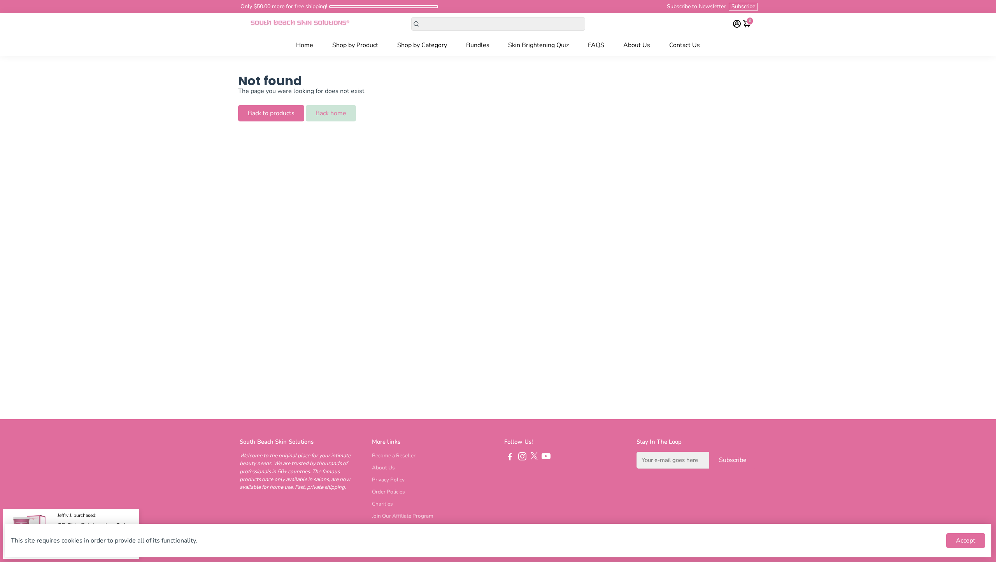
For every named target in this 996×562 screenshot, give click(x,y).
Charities (382, 504)
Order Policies (388, 491)
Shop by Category (422, 45)
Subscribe (743, 6)
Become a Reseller (394, 455)
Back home (331, 113)
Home (304, 45)
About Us (636, 45)
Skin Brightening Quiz (538, 45)
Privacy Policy (388, 479)
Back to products (271, 113)
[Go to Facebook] (510, 458)
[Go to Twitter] (534, 458)
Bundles (477, 45)
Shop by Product (355, 45)
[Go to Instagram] (522, 458)
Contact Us (684, 45)
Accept (965, 540)
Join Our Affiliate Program (402, 516)
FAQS (596, 45)
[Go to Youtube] (546, 458)
